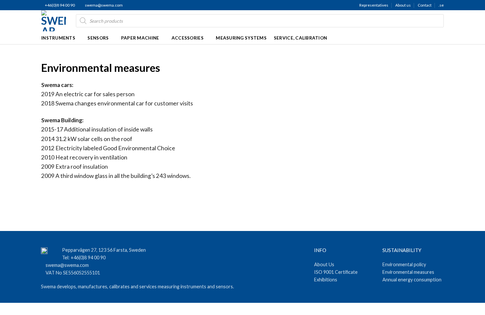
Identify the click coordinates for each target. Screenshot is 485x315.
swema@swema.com (104, 5)
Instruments (58, 38)
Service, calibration (300, 38)
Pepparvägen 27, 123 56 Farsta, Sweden (104, 250)
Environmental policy (404, 264)
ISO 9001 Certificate (336, 272)
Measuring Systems (241, 38)
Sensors (98, 38)
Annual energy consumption (411, 279)
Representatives (373, 5)
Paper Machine (140, 38)
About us (403, 5)
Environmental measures (408, 272)
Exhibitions (325, 279)
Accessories (188, 38)
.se (441, 5)
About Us (324, 264)
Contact (425, 5)
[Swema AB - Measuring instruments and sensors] (53, 20)
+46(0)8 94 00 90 (59, 5)
